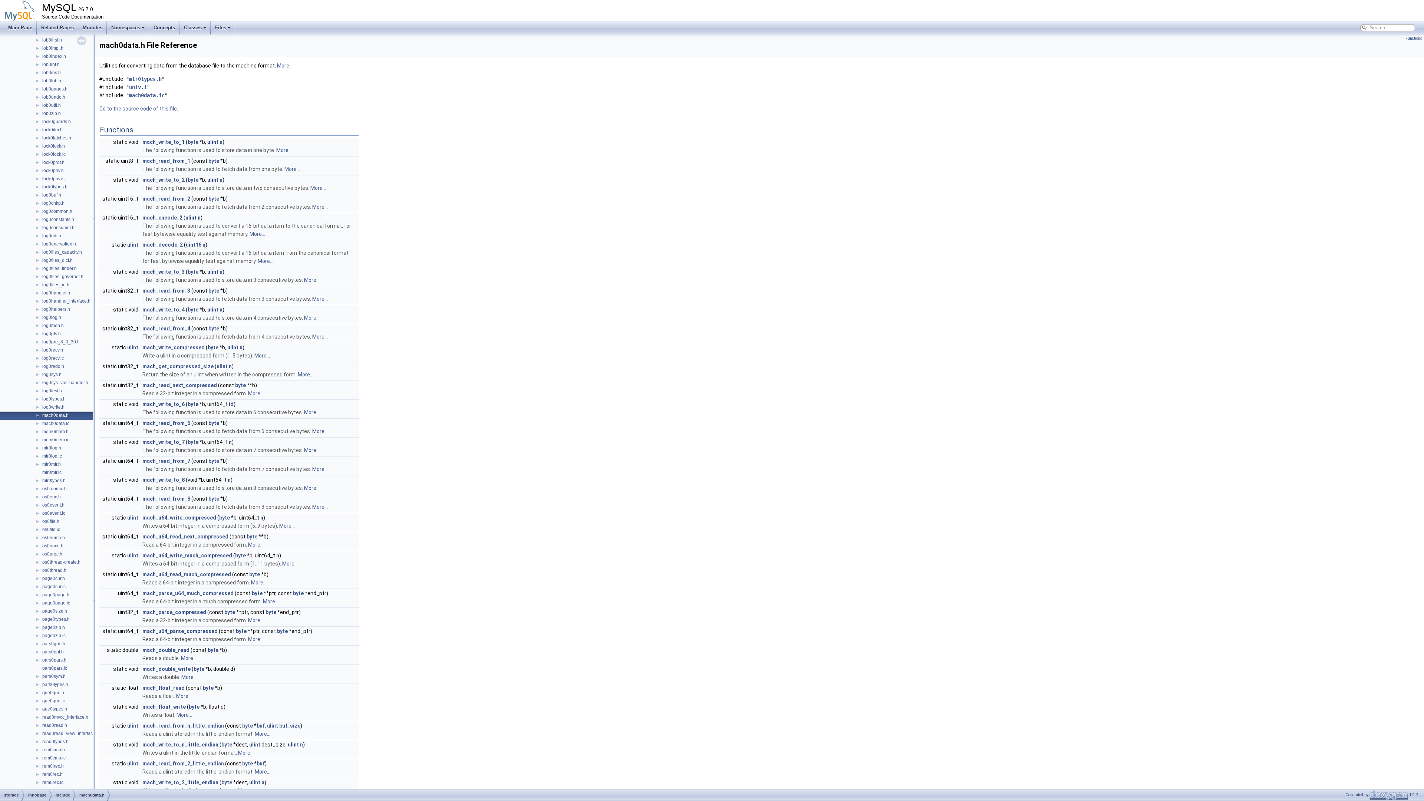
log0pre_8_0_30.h (61, 342)
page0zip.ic (54, 635)
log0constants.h (58, 219)
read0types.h (55, 741)
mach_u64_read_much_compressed (186, 574)
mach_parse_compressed (174, 612)
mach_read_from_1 (166, 161)
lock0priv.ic (53, 178)
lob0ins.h (51, 72)
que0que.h (53, 692)
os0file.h (50, 521)
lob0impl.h (52, 48)
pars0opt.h (53, 652)
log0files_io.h (55, 284)
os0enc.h (51, 497)
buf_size (289, 726)
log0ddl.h (51, 235)
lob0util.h (51, 105)
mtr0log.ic (52, 456)
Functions (1413, 38)
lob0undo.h (53, 97)
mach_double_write (166, 669)
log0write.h (53, 407)
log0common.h (57, 211)
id (231, 404)
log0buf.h (51, 195)
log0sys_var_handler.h (65, 382)
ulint (212, 142)
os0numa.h (53, 537)
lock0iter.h (52, 129)
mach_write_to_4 (163, 310)
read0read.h (54, 725)
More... (285, 66)
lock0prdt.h (53, 162)
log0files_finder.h (59, 268)
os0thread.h (54, 570)
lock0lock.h (53, 146)
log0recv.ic (53, 358)
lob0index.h (54, 56)
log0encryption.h (59, 244)
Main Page (20, 27)
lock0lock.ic (54, 154)
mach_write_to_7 (163, 442)
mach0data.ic (55, 423)
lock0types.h (54, 186)
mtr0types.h (54, 480)
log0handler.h (56, 293)
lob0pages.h (54, 89)
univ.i (138, 87)
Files (220, 27)
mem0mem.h (55, 431)
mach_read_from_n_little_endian (183, 726)
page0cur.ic (54, 586)
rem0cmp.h (53, 749)
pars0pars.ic (54, 668)
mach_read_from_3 (166, 291)
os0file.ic (51, 529)
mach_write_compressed (173, 347)
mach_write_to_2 (163, 180)
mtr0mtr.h (51, 464)
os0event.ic (53, 513)
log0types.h (54, 399)
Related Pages (57, 27)
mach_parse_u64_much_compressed (188, 593)
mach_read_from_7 (166, 461)
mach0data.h (55, 415)
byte (193, 142)
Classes (193, 27)
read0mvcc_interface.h (65, 717)
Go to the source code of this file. (138, 109)
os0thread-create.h (61, 562)
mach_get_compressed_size (178, 366)
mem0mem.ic (55, 439)
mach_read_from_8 (166, 499)
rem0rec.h (52, 774)
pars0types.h (55, 684)
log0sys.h (52, 374)
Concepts (164, 27)
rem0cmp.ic (54, 758)
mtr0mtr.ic (52, 472)
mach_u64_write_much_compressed (187, 555)
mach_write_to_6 (163, 404)
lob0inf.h (51, 64)
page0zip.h (53, 627)
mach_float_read (163, 688)
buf (261, 726)
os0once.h (52, 545)
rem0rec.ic (52, 782)
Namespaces (125, 27)
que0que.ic (53, 700)
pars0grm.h (53, 643)
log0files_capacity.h (62, 252)
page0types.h (56, 619)
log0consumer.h (58, 227)
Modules (92, 27)
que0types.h (54, 709)
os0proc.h (52, 554)
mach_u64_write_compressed (179, 518)
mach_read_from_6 (166, 423)
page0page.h (55, 594)
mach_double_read (165, 650)
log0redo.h (53, 366)
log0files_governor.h (62, 276)
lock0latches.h (56, 138)
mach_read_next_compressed (179, 385)
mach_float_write (164, 707)
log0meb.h (53, 325)
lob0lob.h (51, 80)
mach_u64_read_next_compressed (185, 537)
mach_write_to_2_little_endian (180, 782)
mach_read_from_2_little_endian (183, 764)
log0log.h (51, 317)
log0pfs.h (51, 333)
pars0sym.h (54, 676)
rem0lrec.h (53, 766)
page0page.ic (56, 603)
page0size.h (54, 611)
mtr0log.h (51, 448)
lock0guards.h (56, 121)
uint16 (193, 245)
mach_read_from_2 (166, 199)
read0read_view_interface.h (70, 733)
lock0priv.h (53, 170)
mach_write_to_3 (163, 272)
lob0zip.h (51, 113)
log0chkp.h (53, 203)
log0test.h (52, 390)
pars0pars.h (54, 660)
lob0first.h (52, 40)
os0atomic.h (54, 488)
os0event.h (53, 505)
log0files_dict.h (57, 260)
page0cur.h (53, 578)
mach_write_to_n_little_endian (180, 745)
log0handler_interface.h (66, 301)
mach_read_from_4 (166, 329)
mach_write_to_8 (163, 480)
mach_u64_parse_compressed (180, 631)
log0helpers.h (56, 309)
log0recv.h (52, 350)
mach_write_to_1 (163, 142)
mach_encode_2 (162, 218)
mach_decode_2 (162, 245)
